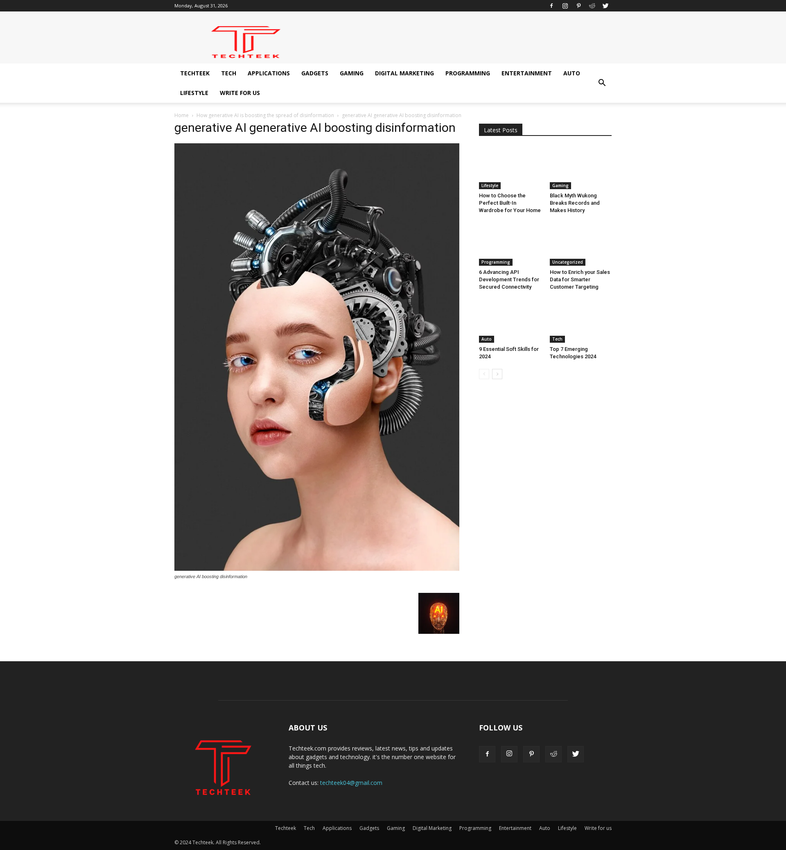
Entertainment (526, 73)
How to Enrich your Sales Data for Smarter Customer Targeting (580, 279)
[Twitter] (605, 5)
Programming (467, 73)
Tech (228, 73)
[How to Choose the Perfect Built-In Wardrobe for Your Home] (510, 168)
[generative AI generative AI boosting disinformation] (316, 568)
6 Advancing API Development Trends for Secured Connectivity (509, 279)
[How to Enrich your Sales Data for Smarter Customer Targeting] (581, 244)
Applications (269, 73)
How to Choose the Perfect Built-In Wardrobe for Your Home (510, 202)
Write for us (240, 93)
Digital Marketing (404, 73)
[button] (602, 83)
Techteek (195, 73)
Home (181, 115)
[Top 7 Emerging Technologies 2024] (581, 321)
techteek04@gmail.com (351, 783)
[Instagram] (565, 5)
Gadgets (314, 73)
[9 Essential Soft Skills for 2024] (510, 321)
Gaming (352, 73)
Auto (571, 73)
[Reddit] (592, 5)
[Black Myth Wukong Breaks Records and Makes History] (581, 168)
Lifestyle (194, 93)
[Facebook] (551, 5)
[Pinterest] (578, 5)
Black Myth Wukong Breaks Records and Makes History (575, 202)
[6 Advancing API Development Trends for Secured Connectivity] (510, 244)
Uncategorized (567, 262)
